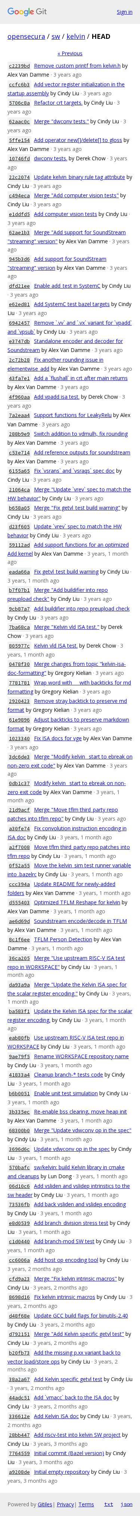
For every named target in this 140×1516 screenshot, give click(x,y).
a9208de (19, 1472)
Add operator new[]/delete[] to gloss (78, 139)
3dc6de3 (19, 757)
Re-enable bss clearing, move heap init (80, 1111)
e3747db (19, 341)
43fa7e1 (19, 378)
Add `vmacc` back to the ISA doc (73, 1397)
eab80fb (19, 1038)
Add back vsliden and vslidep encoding (80, 1204)
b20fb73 (19, 1353)
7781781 (19, 683)
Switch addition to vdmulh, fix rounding (81, 433)
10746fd (19, 158)
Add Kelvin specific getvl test (68, 1379)
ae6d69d (19, 921)
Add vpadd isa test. (57, 396)
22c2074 (19, 177)
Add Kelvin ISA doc (56, 1416)
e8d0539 (19, 1223)
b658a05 (19, 508)
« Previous (70, 53)
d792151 (19, 1334)
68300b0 (19, 1130)
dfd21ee (19, 286)
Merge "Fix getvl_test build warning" (77, 507)
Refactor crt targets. (58, 102)
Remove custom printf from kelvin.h (77, 65)
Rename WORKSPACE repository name (81, 1056)
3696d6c (19, 1149)
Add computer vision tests (65, 213)
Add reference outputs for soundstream (82, 452)
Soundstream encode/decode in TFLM (80, 920)
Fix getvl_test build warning (66, 571)
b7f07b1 (19, 590)
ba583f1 (19, 1011)
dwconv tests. (50, 158)
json (127, 1504)
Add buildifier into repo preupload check (82, 608)
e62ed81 (19, 304)
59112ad (19, 545)
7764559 (19, 1453)
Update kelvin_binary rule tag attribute (79, 176)
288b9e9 (19, 434)
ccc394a (19, 884)
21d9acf (19, 810)
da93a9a (19, 985)
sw (56, 36)
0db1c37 (19, 783)
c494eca (19, 195)
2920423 (19, 701)
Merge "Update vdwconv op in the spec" (82, 1130)
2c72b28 (19, 360)
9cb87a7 (19, 609)
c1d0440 (19, 1241)
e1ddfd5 (19, 214)
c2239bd (19, 66)
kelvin (75, 36)
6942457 (19, 323)
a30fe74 (19, 828)
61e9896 (19, 720)
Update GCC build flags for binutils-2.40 (81, 1315)
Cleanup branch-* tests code (68, 1074)
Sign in (125, 11)
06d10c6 (19, 1186)
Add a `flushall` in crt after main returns (81, 378)
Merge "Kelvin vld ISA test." (66, 626)
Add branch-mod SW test (64, 1241)
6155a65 (19, 471)
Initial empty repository (62, 1471)
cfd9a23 (19, 1279)
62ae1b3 (19, 232)
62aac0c (19, 121)
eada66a (19, 572)
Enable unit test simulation (66, 1093)
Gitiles (45, 1504)
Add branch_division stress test (71, 1222)
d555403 (19, 902)
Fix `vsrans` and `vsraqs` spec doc (74, 470)
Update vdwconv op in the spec (72, 1148)
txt (108, 1504)
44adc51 (19, 1398)
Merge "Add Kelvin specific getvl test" (79, 1333)
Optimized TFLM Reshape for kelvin (77, 902)
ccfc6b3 (19, 84)
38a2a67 (19, 1379)
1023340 (19, 738)
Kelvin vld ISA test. (56, 645)
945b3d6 (19, 259)
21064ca (19, 490)
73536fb (19, 1204)
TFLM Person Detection (63, 939)
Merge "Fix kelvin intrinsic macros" (75, 1278)
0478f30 (19, 664)
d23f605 (19, 527)
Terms (86, 1504)
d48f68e (19, 1316)
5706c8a (19, 103)
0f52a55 (19, 865)
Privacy (65, 1504)
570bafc (19, 1167)
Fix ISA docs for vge (58, 738)
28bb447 (19, 1435)
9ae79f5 (19, 1056)
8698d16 (19, 1297)
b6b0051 (19, 1093)
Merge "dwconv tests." (61, 121)
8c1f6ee (19, 939)
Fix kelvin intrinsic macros (64, 1296)
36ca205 (19, 958)
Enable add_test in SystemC (67, 285)
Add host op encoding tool (66, 1259)
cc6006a (19, 1260)
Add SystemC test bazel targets (72, 304)
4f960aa (19, 397)
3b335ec (19, 1112)
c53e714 (19, 453)
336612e (19, 1416)
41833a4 (19, 1075)
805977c (19, 646)
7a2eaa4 (19, 415)
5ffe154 (19, 140)
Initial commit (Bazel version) (69, 1453)
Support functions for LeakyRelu (73, 415)
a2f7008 (19, 847)
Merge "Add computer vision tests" (76, 195)
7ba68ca (19, 627)
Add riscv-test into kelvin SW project (77, 1434)
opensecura (26, 36)
